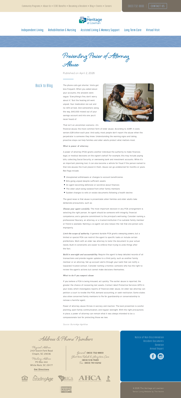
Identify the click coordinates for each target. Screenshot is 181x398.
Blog (92, 6)
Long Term (133, 30)
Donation (159, 344)
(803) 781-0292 (93, 363)
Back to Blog (44, 85)
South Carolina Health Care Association (65, 378)
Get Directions (41, 369)
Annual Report (157, 348)
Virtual (153, 30)
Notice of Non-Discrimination (149, 337)
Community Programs (31, 6)
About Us (47, 6)
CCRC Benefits (60, 6)
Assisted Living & (100, 30)
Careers (108, 6)
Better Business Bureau (108, 378)
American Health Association (90, 378)
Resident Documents (154, 341)
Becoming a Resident (78, 6)
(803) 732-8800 (136, 6)
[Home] (90, 20)
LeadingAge (43, 378)
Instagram (161, 356)
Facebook (153, 356)
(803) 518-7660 (90, 360)
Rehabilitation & (62, 30)
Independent (32, 30)
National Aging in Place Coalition (65, 389)
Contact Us (158, 6)
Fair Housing (24, 378)
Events (99, 6)
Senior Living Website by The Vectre (148, 391)
